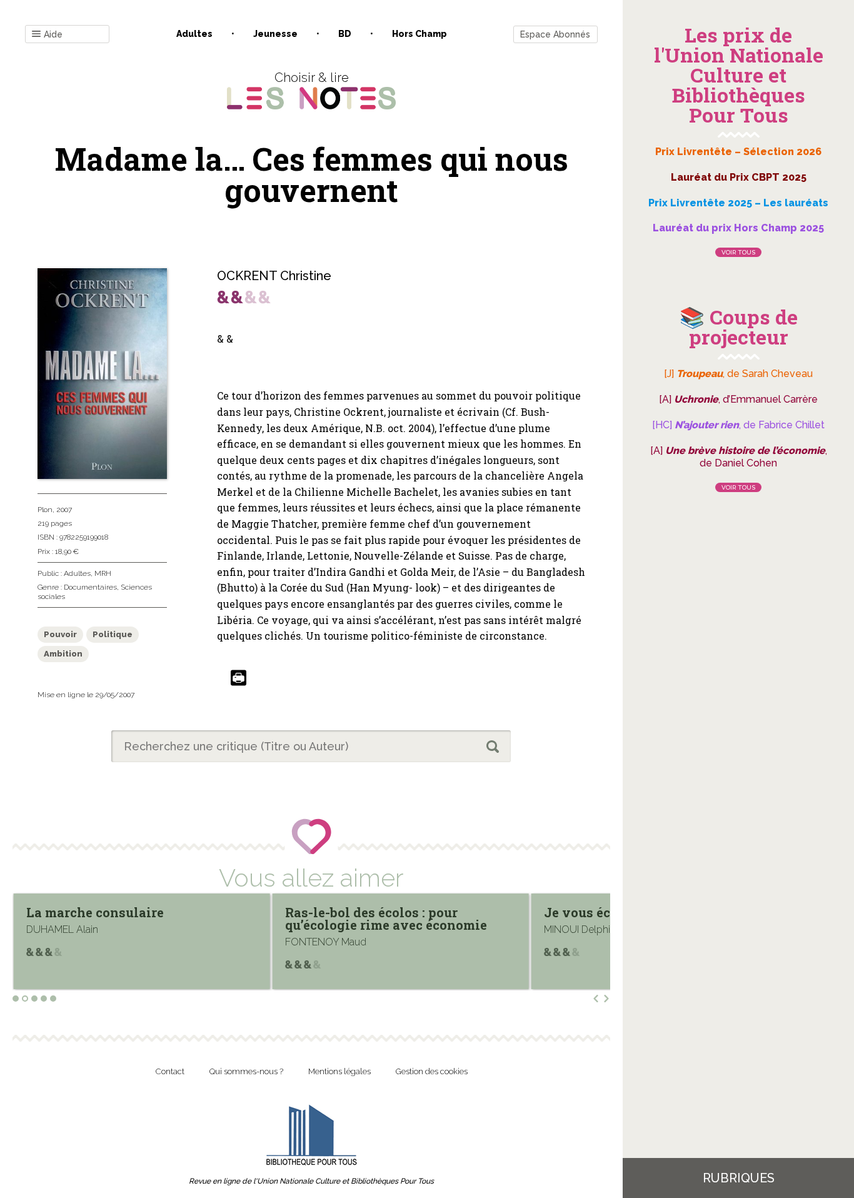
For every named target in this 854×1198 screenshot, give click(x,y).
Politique (113, 634)
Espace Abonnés (555, 34)
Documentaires (90, 587)
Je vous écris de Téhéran (364, 912)
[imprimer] (238, 678)
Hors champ (419, 34)
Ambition (63, 653)
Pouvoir (60, 634)
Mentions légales (339, 1071)
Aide (53, 34)
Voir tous (738, 252)
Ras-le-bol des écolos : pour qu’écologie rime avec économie (128, 918)
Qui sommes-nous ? (246, 1071)
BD (344, 34)
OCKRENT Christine (274, 275)
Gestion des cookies (432, 1071)
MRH (102, 573)
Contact (170, 1071)
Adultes (194, 34)
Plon (45, 509)
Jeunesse (275, 34)
